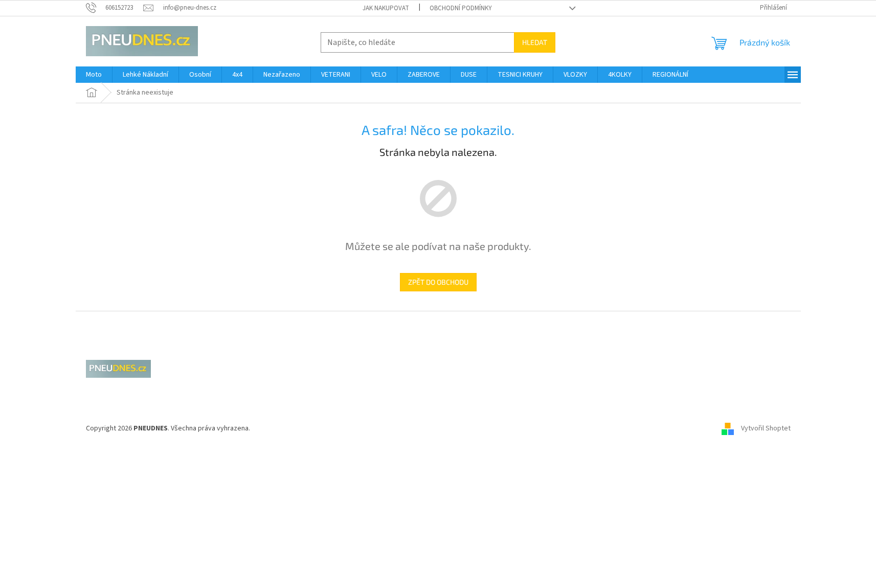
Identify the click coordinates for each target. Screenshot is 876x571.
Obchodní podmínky (461, 8)
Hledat (534, 42)
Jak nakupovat (386, 8)
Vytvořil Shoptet (766, 428)
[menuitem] (94, 74)
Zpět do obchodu (438, 282)
